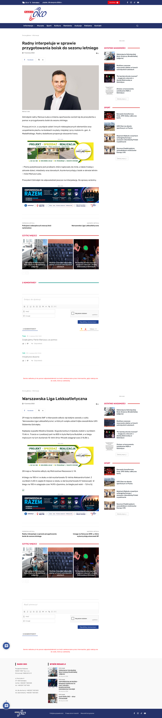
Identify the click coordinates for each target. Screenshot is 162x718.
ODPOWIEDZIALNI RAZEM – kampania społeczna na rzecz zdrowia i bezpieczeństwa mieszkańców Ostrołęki (68, 685)
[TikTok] (134, 2)
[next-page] (27, 272)
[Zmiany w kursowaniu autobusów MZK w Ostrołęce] (109, 90)
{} (52, 306)
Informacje (35, 35)
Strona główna (26, 35)
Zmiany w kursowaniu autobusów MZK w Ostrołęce (125, 91)
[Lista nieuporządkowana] (39, 306)
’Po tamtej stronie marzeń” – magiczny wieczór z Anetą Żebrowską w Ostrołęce (86, 265)
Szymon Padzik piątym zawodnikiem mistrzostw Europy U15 (126, 150)
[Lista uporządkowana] (36, 306)
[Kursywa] (27, 306)
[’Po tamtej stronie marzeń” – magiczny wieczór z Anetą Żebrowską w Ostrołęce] (86, 254)
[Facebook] (127, 2)
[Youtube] (138, 2)
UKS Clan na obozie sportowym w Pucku (125, 127)
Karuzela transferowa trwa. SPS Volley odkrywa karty (127, 116)
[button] (137, 25)
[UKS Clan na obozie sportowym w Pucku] (109, 126)
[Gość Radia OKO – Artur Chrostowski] (52, 698)
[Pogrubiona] (24, 306)
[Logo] (35, 14)
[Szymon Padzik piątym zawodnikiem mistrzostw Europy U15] (109, 150)
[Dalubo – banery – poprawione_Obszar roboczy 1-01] (60, 162)
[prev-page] (23, 272)
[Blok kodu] (46, 306)
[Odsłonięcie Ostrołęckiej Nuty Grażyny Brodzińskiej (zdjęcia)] (34, 254)
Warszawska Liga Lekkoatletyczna (85, 226)
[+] (55, 306)
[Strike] (33, 306)
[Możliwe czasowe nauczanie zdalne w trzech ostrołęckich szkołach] (60, 254)
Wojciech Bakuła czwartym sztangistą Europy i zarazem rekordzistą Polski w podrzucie (127, 139)
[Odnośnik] (49, 306)
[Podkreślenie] (30, 306)
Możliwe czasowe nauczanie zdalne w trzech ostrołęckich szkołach (60, 265)
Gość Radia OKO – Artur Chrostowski (67, 697)
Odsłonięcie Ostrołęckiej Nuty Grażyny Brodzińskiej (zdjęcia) (34, 265)
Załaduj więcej (121, 99)
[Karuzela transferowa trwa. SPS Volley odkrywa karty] (109, 115)
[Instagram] (131, 2)
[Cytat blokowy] (43, 306)
